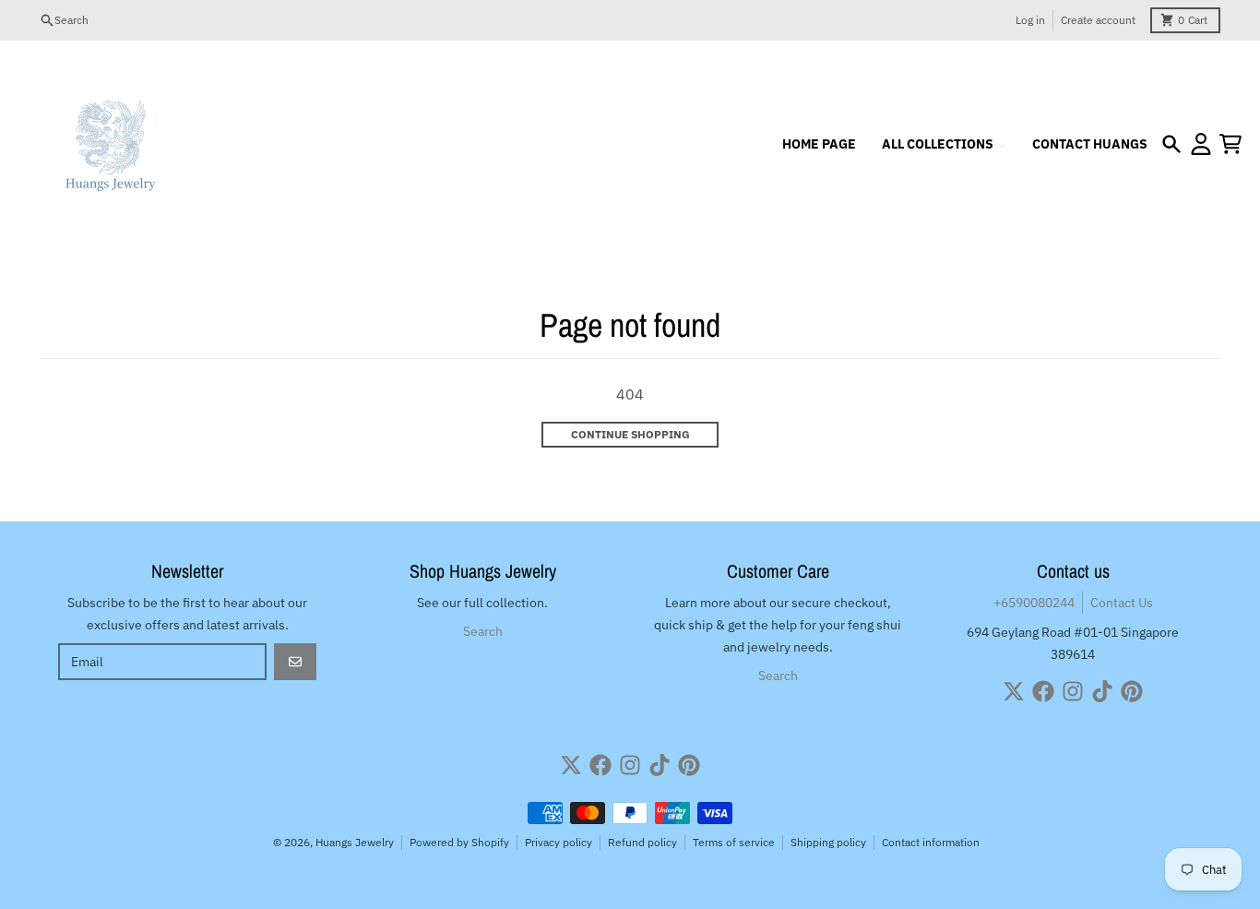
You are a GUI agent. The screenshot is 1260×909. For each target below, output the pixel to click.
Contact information (931, 842)
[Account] (1201, 144)
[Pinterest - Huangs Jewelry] (1132, 691)
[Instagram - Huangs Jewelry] (1073, 691)
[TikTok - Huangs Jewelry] (1102, 691)
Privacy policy (558, 842)
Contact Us (1121, 602)
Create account (1098, 20)
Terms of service (734, 842)
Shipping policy (828, 842)
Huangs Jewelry (354, 842)
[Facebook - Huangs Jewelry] (1043, 691)
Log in (1030, 20)
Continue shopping (630, 434)
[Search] (1171, 144)
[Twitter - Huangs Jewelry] (1014, 691)
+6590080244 (1034, 602)
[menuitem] (819, 144)
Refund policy (642, 842)
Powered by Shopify (459, 842)
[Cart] (1230, 144)
